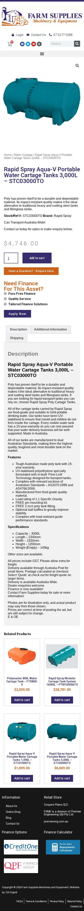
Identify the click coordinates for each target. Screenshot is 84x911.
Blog (8, 817)
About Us (11, 806)
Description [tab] (18, 329)
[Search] (77, 44)
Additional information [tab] (50, 329)
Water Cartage (23, 154)
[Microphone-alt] (39, 44)
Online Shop (13, 811)
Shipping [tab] (16, 338)
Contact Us (12, 823)
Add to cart (37, 258)
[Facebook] (22, 44)
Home (8, 154)
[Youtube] (33, 44)
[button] (42, 54)
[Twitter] (28, 44)
